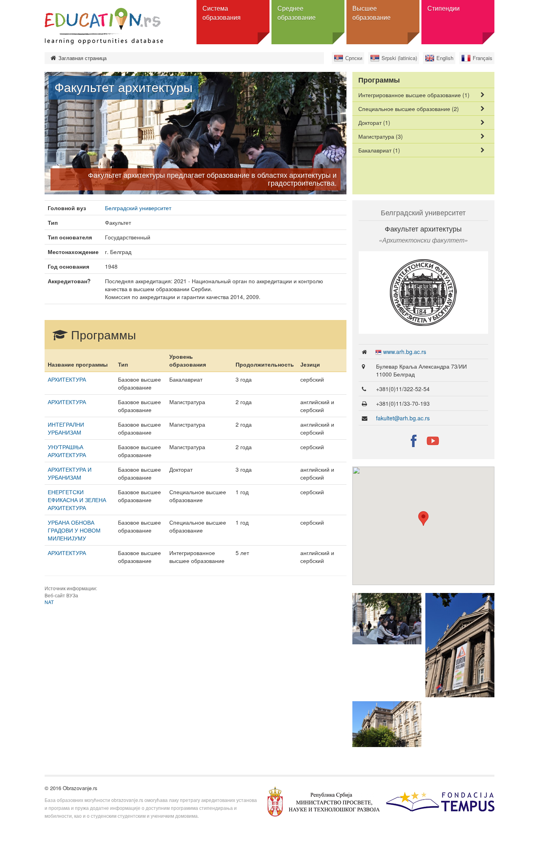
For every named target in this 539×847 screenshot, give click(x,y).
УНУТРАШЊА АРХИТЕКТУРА (67, 451)
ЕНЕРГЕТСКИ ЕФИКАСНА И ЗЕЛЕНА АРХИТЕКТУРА (77, 500)
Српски (353, 58)
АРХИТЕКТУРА (67, 379)
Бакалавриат (379, 150)
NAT (49, 602)
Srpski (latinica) (399, 58)
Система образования (221, 13)
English (444, 58)
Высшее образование (371, 13)
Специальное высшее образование (408, 109)
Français (482, 58)
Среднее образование (296, 13)
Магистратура (380, 136)
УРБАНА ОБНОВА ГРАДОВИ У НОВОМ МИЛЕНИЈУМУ (74, 530)
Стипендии (443, 8)
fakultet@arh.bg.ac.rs (403, 418)
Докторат (374, 122)
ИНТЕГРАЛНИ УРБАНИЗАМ (66, 428)
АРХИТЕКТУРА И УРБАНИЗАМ (70, 473)
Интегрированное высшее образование (414, 95)
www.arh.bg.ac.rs (404, 352)
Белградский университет (138, 208)
